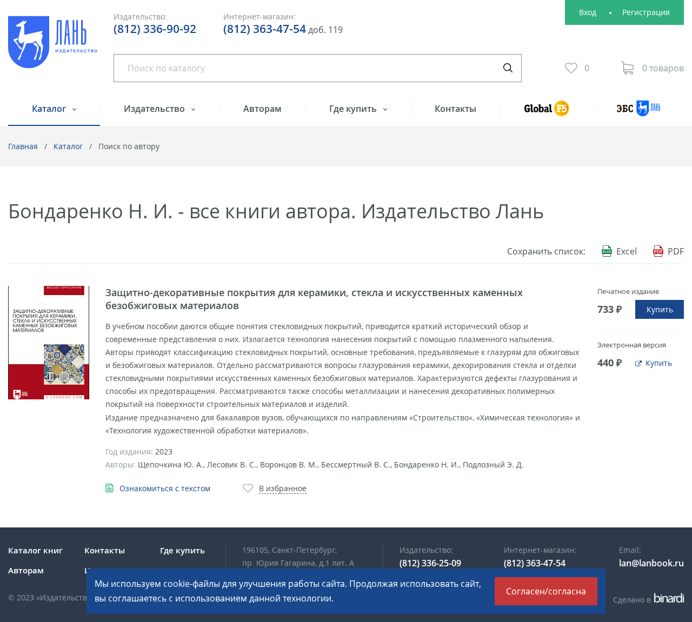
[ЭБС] (638, 113)
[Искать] (507, 68)
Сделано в (647, 599)
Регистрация (646, 12)
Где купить (354, 109)
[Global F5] (546, 113)
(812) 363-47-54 (264, 28)
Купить (660, 309)
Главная (23, 146)
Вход (587, 12)
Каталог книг (35, 550)
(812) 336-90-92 (155, 28)
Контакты (455, 109)
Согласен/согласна (546, 591)
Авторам (262, 109)
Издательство (155, 109)
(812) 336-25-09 (430, 563)
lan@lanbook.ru (651, 563)
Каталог (50, 109)
